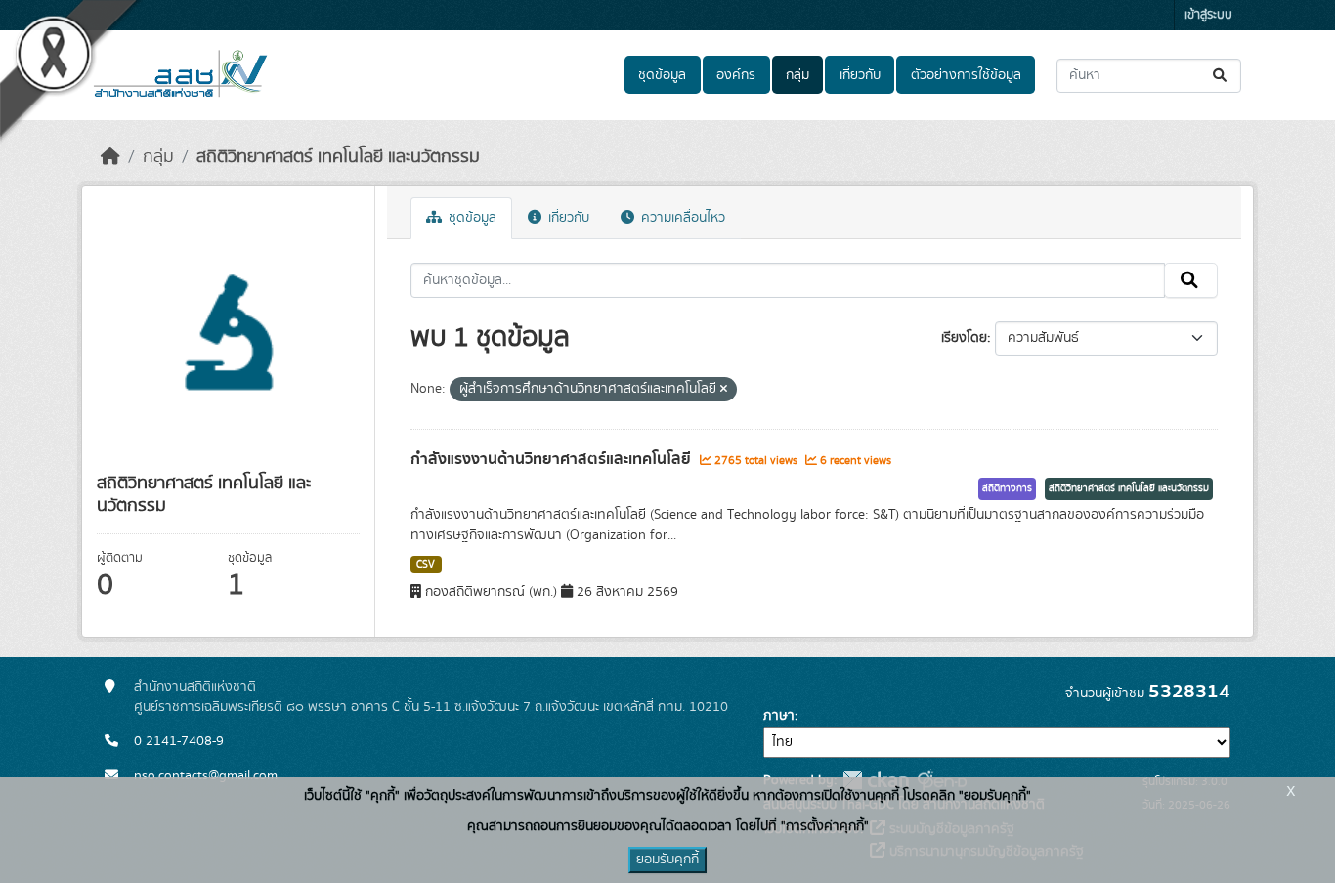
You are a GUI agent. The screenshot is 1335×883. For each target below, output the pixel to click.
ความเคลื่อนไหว (681, 218)
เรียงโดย (964, 338)
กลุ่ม (797, 75)
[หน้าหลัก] (110, 157)
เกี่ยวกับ (860, 75)
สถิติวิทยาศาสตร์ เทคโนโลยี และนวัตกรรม (338, 157)
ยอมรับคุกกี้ (667, 859)
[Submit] (1221, 76)
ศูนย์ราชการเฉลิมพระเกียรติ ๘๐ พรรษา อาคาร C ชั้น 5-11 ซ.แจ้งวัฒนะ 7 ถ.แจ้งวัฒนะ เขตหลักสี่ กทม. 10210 (431, 707)
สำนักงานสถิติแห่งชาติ (195, 686)
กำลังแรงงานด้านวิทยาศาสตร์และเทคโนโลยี (552, 459)
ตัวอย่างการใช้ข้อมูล (966, 75)
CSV (425, 564)
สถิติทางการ (1007, 488)
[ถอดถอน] (723, 390)
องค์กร (735, 75)
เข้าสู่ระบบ (1208, 15)
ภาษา (779, 716)
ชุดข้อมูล (662, 75)
